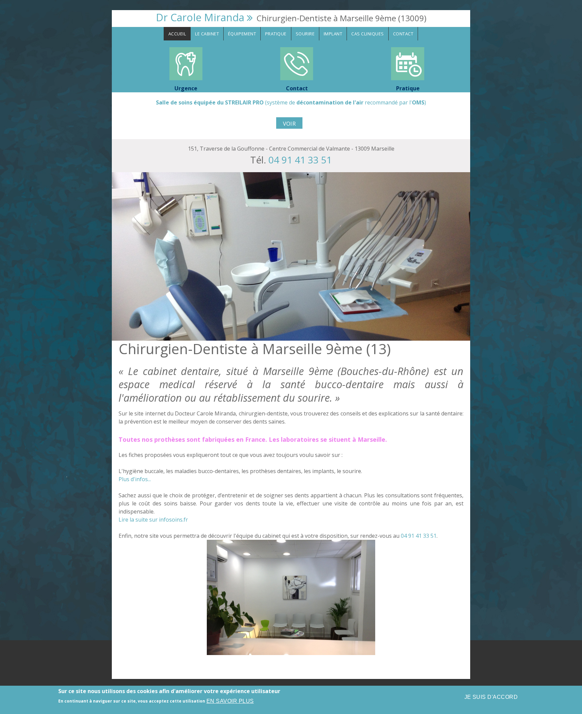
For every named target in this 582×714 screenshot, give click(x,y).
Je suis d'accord (491, 697)
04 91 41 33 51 (300, 159)
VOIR (289, 123)
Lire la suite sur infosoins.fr (153, 519)
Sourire (305, 34)
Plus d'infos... (135, 479)
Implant (333, 34)
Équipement (242, 34)
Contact (403, 34)
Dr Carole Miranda (200, 17)
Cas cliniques (367, 34)
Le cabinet (207, 34)
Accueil (177, 34)
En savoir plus (230, 701)
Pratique (276, 34)
